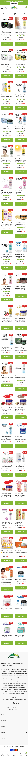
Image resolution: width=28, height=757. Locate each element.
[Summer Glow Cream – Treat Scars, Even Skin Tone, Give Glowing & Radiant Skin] (21, 55)
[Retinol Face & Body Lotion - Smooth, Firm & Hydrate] (7, 514)
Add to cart (7, 44)
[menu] (2, 8)
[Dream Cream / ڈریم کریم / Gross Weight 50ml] (21, 627)
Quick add (7, 474)
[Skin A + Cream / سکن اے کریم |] (7, 600)
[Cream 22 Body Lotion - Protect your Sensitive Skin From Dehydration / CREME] (7, 572)
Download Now (14, 3)
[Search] (6, 8)
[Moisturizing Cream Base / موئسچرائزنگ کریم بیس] (21, 572)
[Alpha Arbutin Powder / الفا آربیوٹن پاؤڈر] (7, 627)
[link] (7, 754)
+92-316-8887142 (14, 709)
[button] (13, 14)
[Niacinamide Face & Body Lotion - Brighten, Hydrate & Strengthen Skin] (7, 428)
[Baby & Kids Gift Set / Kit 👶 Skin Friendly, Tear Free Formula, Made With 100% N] (7, 543)
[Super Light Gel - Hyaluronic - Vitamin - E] (21, 600)
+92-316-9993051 (14, 704)
